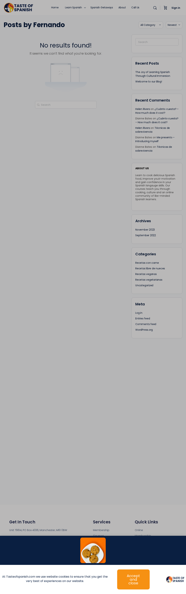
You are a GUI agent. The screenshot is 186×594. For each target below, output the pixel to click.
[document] (93, 297)
